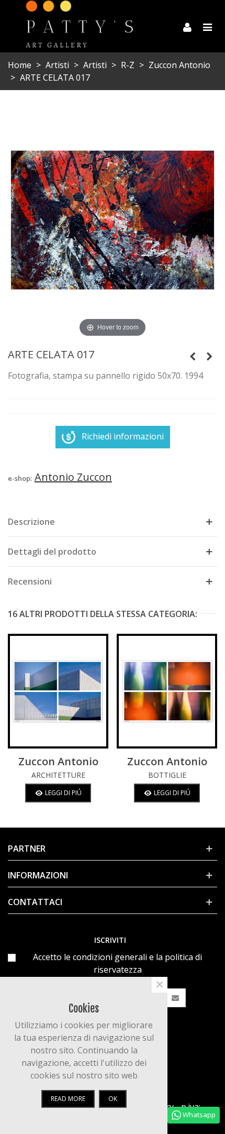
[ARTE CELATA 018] (209, 356)
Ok (112, 1098)
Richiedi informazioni (123, 436)
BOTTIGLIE (167, 775)
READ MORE (68, 1098)
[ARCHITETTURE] (58, 691)
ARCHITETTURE (58, 775)
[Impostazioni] (187, 26)
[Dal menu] (207, 26)
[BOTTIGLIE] (167, 691)
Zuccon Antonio (58, 761)
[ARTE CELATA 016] (192, 356)
